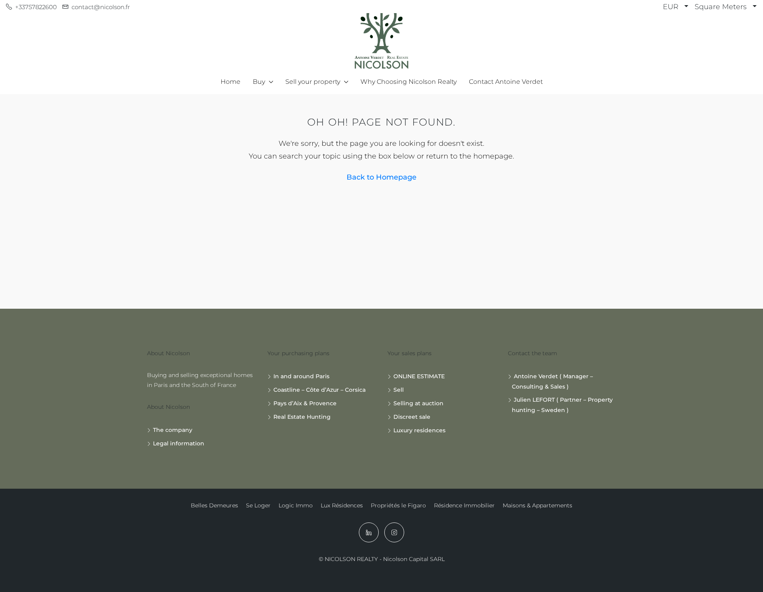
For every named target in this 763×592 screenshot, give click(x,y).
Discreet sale (411, 416)
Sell (398, 389)
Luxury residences (419, 430)
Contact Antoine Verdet (506, 81)
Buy (259, 81)
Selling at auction (418, 403)
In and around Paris (301, 376)
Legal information (178, 443)
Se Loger (258, 505)
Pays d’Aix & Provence (305, 403)
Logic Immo (296, 505)
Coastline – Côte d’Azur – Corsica (319, 389)
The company (172, 429)
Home (230, 81)
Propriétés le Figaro (398, 505)
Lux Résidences (342, 505)
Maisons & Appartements (537, 505)
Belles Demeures (214, 505)
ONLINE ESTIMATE (419, 376)
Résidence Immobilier (464, 505)
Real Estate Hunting (302, 416)
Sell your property (312, 81)
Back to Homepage (381, 177)
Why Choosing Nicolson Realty (408, 81)
